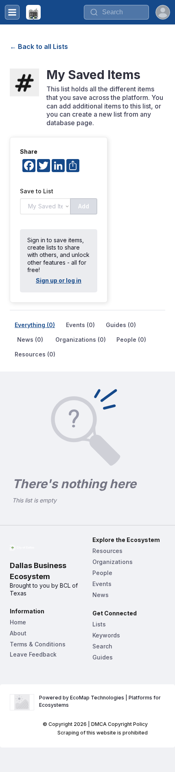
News (100, 594)
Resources (107, 550)
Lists (99, 624)
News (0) (30, 339)
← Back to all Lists (39, 46)
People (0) (131, 339)
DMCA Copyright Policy (119, 724)
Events (102, 583)
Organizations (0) (80, 339)
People (102, 572)
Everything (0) (35, 324)
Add (83, 206)
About (18, 633)
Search (102, 646)
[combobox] (116, 12)
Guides (102, 657)
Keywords (106, 635)
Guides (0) (121, 324)
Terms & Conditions (38, 644)
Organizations (112, 561)
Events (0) (80, 324)
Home (18, 622)
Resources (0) (35, 354)
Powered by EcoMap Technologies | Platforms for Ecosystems (100, 701)
